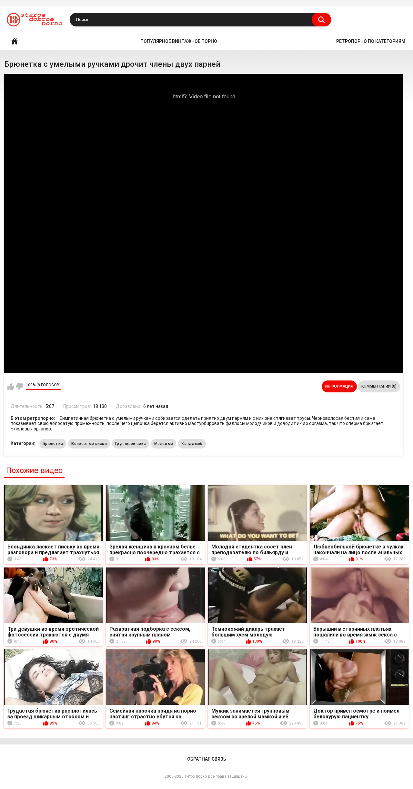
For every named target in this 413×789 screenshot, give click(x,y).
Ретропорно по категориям (370, 41)
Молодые (163, 443)
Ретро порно (196, 776)
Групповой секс (130, 443)
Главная (14, 41)
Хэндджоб (191, 443)
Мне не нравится (19, 386)
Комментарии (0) (379, 386)
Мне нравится (10, 386)
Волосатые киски (89, 443)
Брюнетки (53, 443)
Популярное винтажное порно (178, 41)
